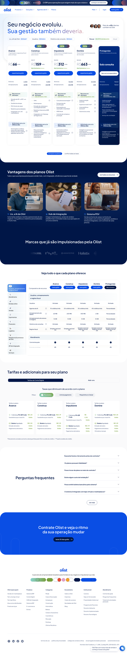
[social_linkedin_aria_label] (13, 641)
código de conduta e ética (76, 641)
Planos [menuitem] (53, 10)
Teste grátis (115, 10)
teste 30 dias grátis (62, 539)
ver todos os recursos (107, 175)
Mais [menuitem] (93, 10)
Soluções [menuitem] (29, 10)
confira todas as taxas (72, 153)
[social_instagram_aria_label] (8, 641)
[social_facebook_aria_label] (17, 641)
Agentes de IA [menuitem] (42, 10)
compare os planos (54, 153)
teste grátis (55, 287)
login (104, 10)
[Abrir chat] (122, 648)
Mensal (99, 39)
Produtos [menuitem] (18, 10)
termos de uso (45, 641)
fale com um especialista (109, 73)
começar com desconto (98, 3)
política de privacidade (59, 641)
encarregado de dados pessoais (96, 641)
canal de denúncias (114, 641)
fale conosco (110, 287)
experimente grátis (18, 73)
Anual (115, 39)
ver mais (92, 503)
